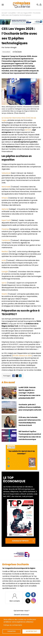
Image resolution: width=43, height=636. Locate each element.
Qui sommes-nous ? (21, 610)
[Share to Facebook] (13, 375)
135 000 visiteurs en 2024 (22, 355)
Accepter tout (31, 631)
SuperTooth (6, 220)
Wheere (5, 198)
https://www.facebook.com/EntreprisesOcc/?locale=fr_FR (33, 594)
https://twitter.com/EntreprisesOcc (27, 600)
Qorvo (4, 283)
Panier (40, 5)
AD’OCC (28, 130)
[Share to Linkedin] (20, 375)
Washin (5, 294)
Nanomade (6, 187)
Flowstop (5, 229)
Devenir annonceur (21, 614)
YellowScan (6, 173)
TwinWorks (6, 240)
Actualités (12, 13)
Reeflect (5, 251)
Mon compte (15, 601)
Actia (4, 260)
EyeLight (5, 271)
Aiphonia (5, 209)
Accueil (4, 13)
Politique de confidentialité (13, 625)
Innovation (6, 52)
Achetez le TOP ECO (20, 541)
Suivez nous (27, 594)
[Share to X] (17, 375)
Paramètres (12, 631)
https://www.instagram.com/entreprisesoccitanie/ (33, 600)
